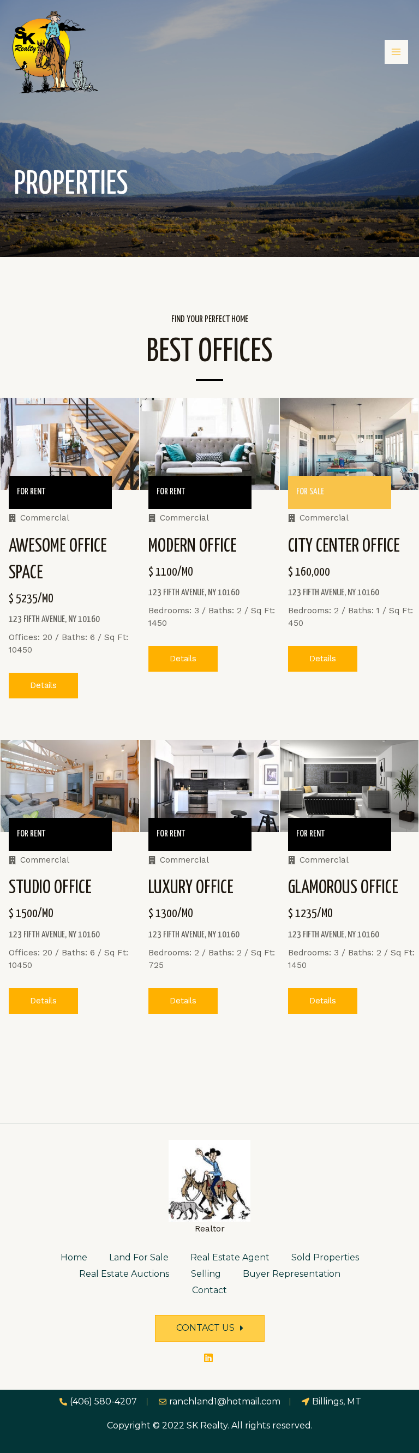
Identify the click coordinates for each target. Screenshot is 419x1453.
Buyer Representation (291, 1274)
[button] (43, 685)
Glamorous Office (343, 888)
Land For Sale (139, 1257)
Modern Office (192, 546)
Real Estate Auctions (124, 1274)
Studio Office (50, 888)
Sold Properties (325, 1257)
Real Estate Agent (230, 1257)
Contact (209, 1290)
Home (74, 1257)
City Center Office (344, 546)
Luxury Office (191, 888)
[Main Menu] (396, 51)
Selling (206, 1274)
